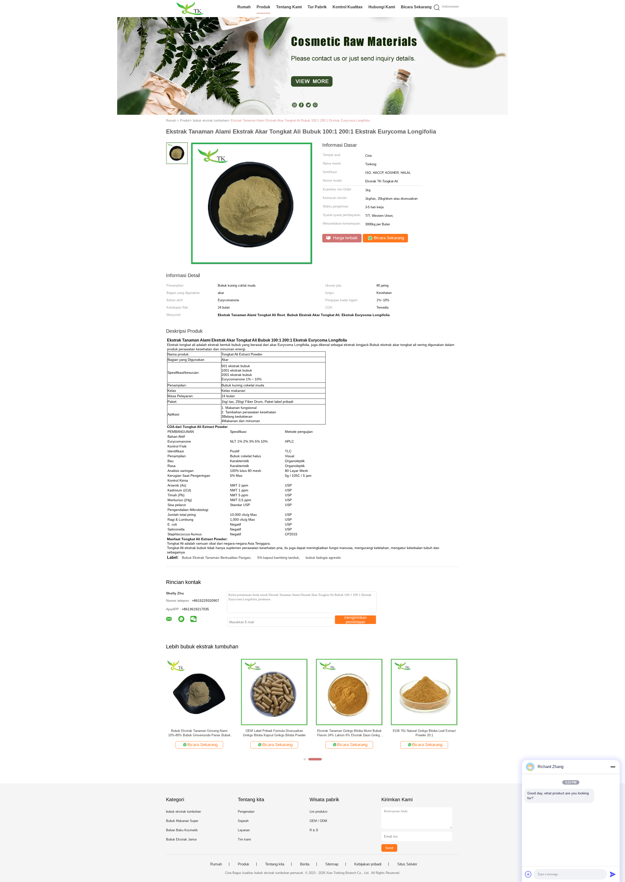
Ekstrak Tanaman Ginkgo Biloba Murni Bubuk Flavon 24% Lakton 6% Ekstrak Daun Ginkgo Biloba (349, 733)
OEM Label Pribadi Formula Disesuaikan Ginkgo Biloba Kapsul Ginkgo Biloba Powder (274, 733)
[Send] (613, 874)
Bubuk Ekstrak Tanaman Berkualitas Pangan (216, 558)
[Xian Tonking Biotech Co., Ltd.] (190, 8)
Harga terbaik (345, 238)
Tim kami (244, 839)
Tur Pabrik (317, 7)
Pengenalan (246, 811)
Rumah (244, 7)
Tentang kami (289, 7)
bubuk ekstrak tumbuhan (183, 811)
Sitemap (331, 864)
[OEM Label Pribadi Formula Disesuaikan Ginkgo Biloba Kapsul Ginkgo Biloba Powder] (274, 691)
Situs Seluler (407, 864)
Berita (304, 864)
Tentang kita (274, 864)
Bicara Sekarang (416, 7)
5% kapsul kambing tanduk (278, 558)
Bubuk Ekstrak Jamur (181, 839)
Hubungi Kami (381, 7)
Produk (263, 7)
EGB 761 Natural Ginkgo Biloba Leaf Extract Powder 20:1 (424, 733)
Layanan (244, 830)
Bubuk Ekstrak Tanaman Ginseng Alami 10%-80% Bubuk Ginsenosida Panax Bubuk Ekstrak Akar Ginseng (199, 733)
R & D (314, 830)
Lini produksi (318, 811)
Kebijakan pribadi (367, 864)
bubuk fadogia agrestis (323, 558)
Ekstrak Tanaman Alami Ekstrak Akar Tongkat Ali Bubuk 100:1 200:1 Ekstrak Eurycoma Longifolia (300, 120)
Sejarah (243, 821)
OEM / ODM (318, 821)
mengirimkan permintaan (355, 619)
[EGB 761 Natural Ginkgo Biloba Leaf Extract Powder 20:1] (424, 691)
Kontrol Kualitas (348, 7)
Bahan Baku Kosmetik (182, 830)
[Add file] (528, 874)
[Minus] (613, 767)
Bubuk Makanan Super (182, 821)
